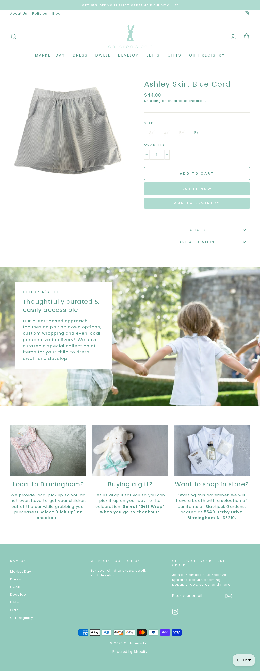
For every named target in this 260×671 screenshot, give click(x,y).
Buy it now (197, 188)
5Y (181, 132)
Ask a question (197, 242)
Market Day (50, 55)
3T (151, 132)
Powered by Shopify (130, 651)
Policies (39, 13)
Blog (56, 13)
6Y (196, 132)
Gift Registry (207, 55)
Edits (153, 55)
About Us (18, 13)
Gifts (175, 55)
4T (166, 132)
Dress (80, 55)
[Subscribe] (228, 596)
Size (149, 123)
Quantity (154, 145)
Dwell (102, 55)
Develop (128, 55)
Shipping (152, 101)
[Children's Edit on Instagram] (175, 612)
